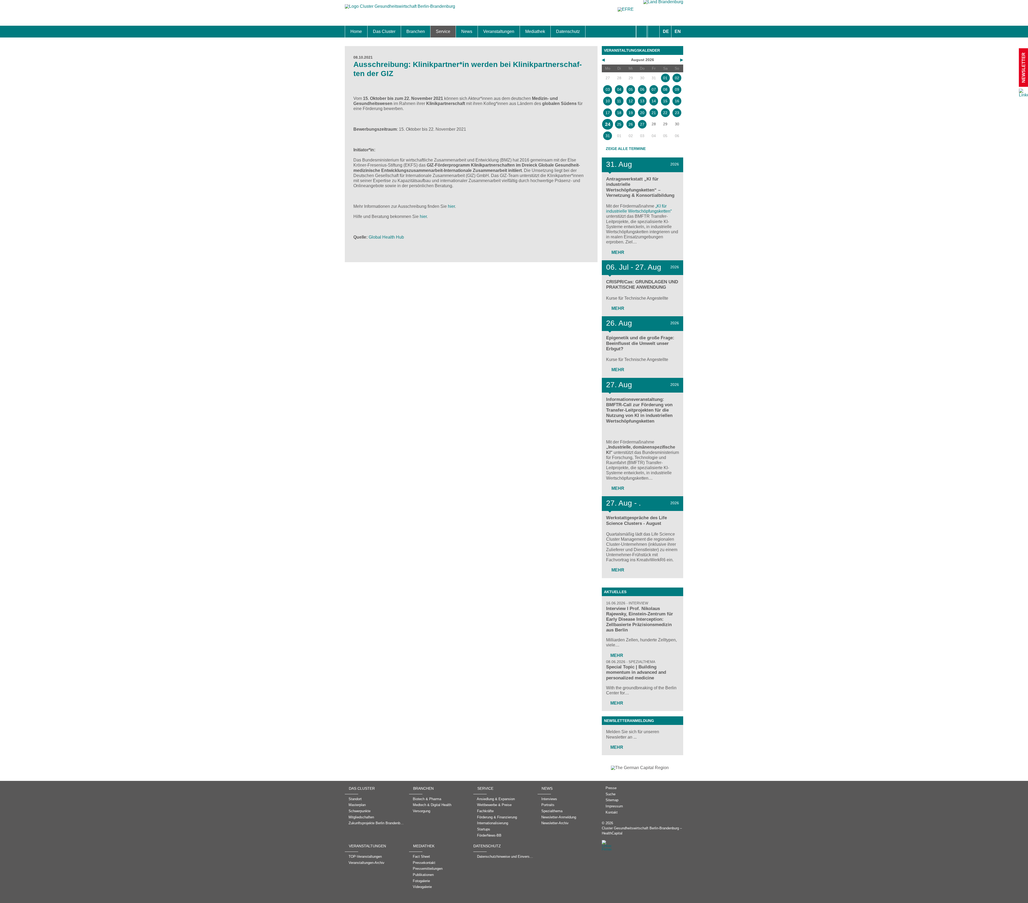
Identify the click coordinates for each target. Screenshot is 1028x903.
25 (619, 124)
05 (631, 89)
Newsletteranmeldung (629, 720)
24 (607, 124)
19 (631, 113)
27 (642, 124)
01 (665, 78)
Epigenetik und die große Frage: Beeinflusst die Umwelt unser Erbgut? (640, 343)
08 (665, 89)
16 (677, 101)
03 (608, 89)
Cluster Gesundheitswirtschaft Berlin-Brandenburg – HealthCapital (642, 830)
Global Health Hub (386, 237)
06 (642, 89)
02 (677, 78)
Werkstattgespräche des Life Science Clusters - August (636, 520)
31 (608, 136)
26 (631, 124)
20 (642, 113)
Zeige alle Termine (626, 148)
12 (631, 101)
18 (619, 113)
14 (654, 101)
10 (608, 101)
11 (619, 101)
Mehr (617, 252)
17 (608, 113)
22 (665, 113)
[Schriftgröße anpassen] (653, 31)
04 (619, 89)
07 (654, 89)
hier (451, 206)
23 (677, 113)
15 (665, 101)
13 (642, 101)
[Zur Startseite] (400, 9)
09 (677, 89)
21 (654, 113)
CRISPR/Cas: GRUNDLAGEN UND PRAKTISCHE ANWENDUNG (642, 284)
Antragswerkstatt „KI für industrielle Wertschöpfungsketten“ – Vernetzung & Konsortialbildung (640, 187)
